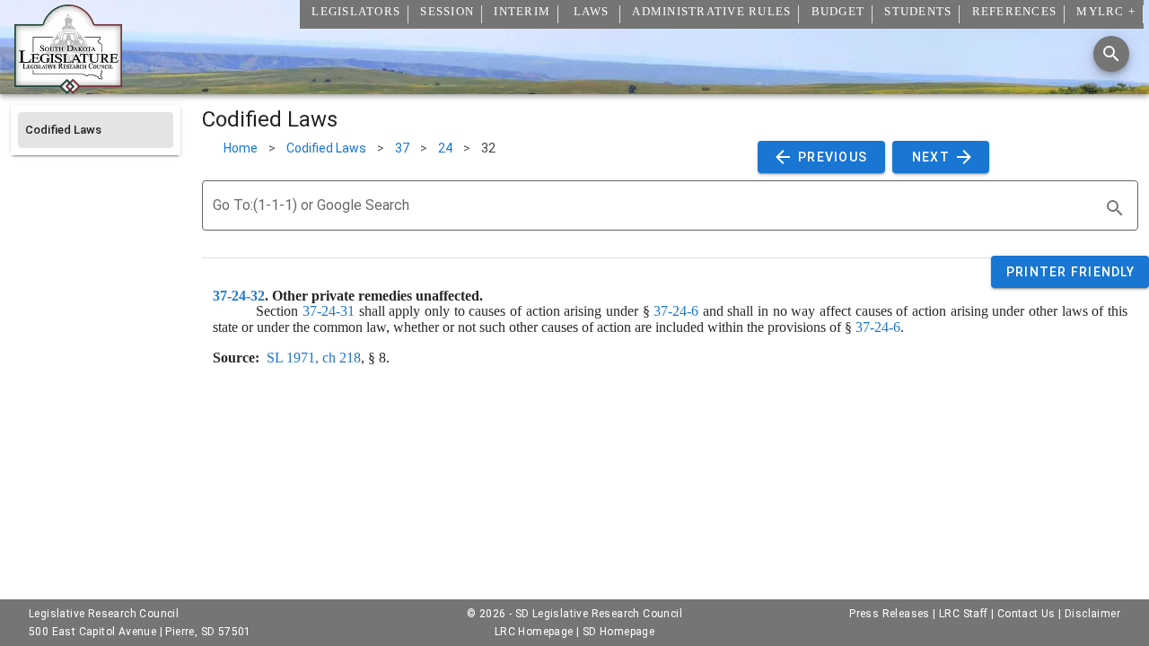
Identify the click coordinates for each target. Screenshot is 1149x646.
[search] (1114, 208)
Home (241, 148)
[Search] (1111, 54)
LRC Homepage (534, 631)
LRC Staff (963, 613)
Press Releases (889, 613)
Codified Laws (326, 148)
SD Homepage (618, 631)
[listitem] (95, 130)
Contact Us (1026, 613)
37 (402, 148)
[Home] (68, 87)
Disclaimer (1092, 613)
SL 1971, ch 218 (314, 357)
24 (445, 148)
